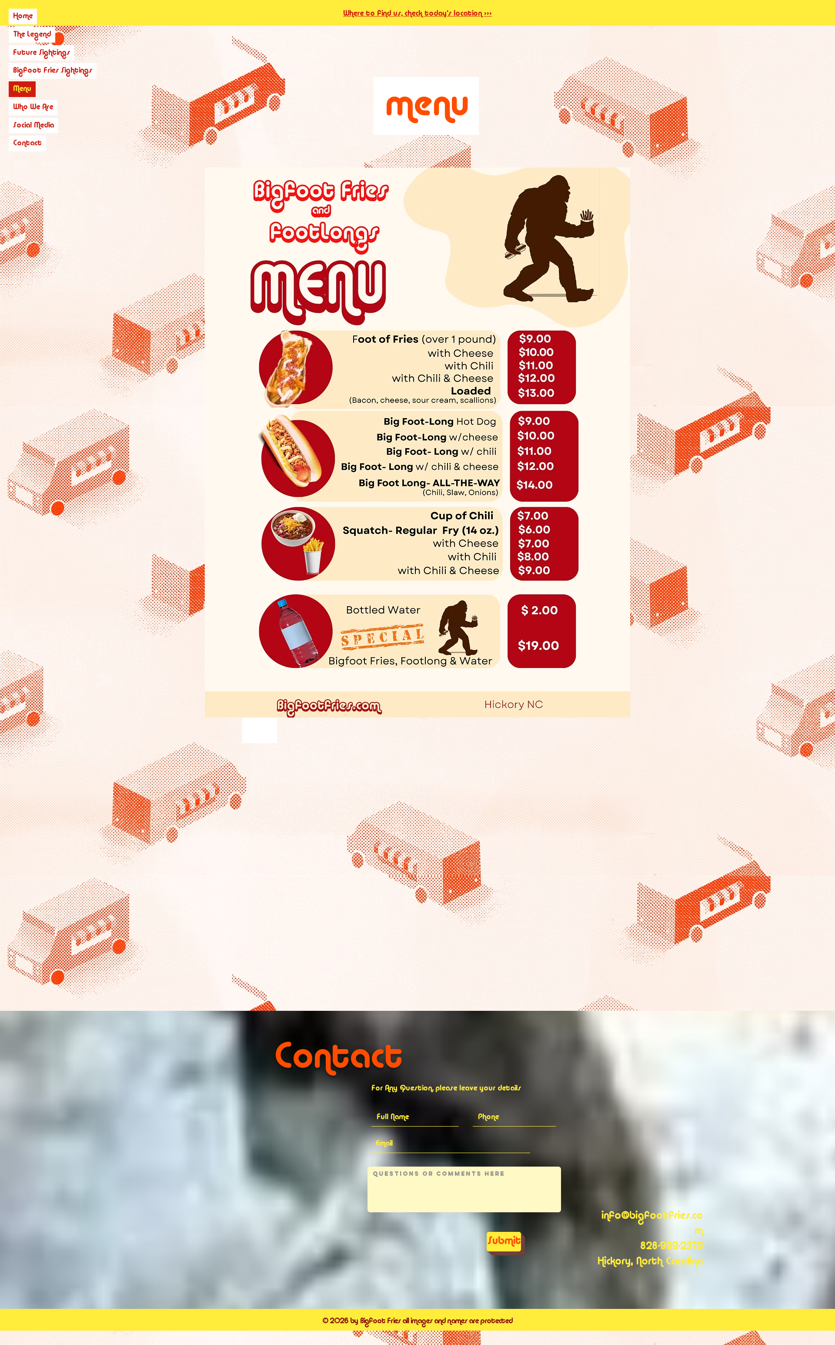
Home (23, 16)
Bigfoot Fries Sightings (52, 70)
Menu (22, 89)
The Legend (32, 34)
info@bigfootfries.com (652, 1223)
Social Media (33, 125)
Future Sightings (41, 53)
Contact (27, 143)
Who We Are (33, 107)
